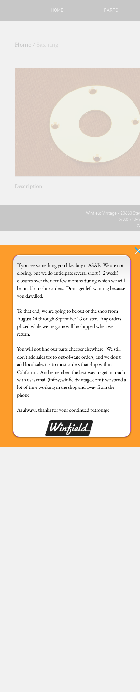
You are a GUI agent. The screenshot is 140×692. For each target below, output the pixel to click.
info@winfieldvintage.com (75, 379)
